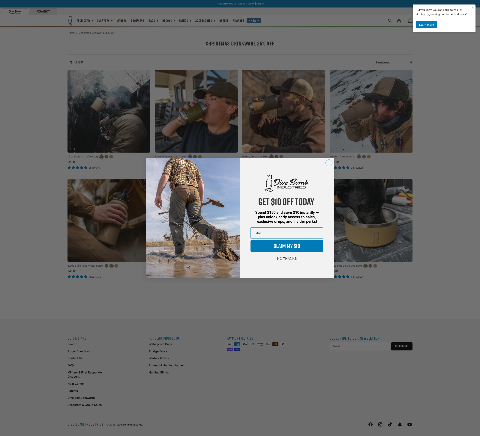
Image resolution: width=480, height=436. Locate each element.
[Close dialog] (329, 163)
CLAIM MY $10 (287, 246)
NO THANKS (287, 258)
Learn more (426, 24)
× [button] (473, 7)
